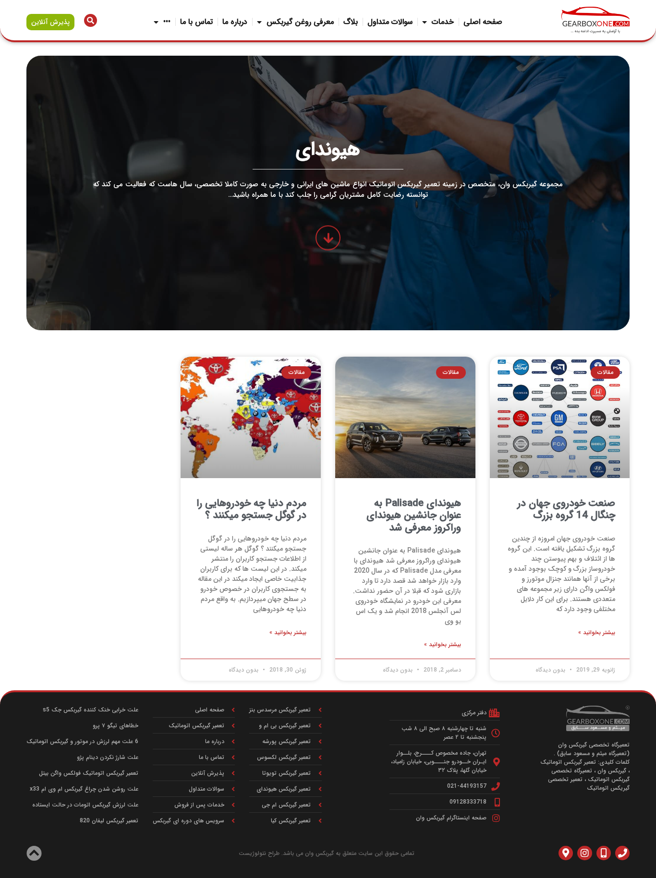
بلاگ (350, 22)
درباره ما (234, 22)
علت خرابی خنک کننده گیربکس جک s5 (90, 709)
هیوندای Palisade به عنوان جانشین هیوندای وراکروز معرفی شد (413, 515)
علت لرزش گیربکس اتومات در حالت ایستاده (85, 804)
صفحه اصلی (482, 22)
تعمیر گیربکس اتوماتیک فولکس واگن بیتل (88, 773)
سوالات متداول (390, 22)
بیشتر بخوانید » (596, 632)
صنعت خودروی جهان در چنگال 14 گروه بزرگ (566, 509)
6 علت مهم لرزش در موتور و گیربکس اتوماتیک (82, 741)
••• (166, 22)
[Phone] (622, 853)
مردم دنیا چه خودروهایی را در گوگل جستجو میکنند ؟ (251, 509)
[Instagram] (584, 853)
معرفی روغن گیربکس (300, 22)
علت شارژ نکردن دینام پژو (107, 757)
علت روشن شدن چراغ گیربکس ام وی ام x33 (84, 789)
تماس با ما (196, 22)
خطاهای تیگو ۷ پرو (115, 725)
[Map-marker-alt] (566, 853)
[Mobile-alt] (603, 853)
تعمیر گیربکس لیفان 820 (109, 820)
